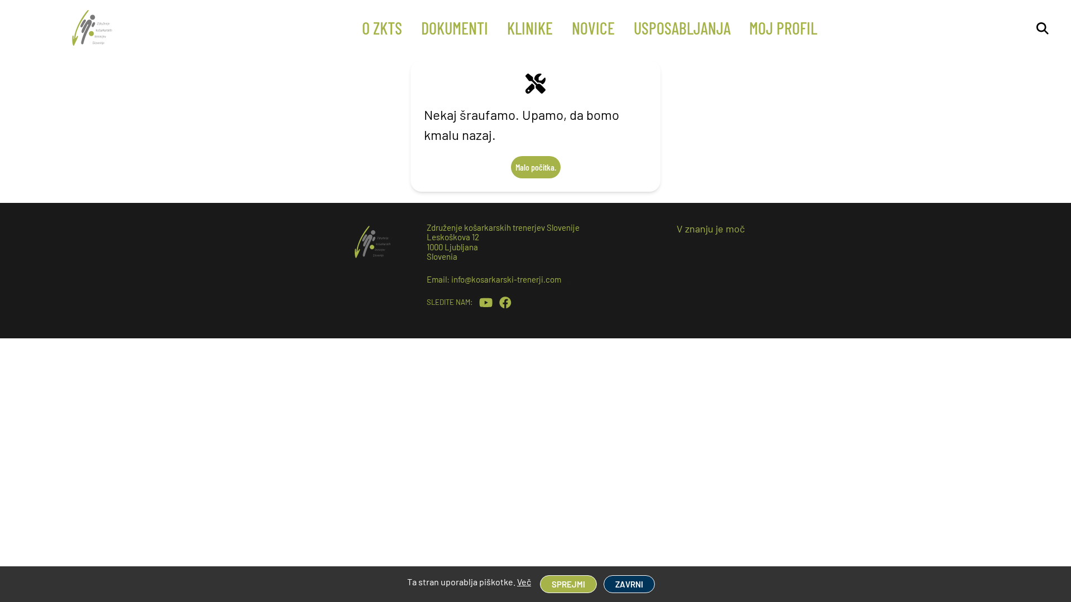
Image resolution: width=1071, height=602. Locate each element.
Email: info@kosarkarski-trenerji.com (494, 279)
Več (524, 581)
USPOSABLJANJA (682, 28)
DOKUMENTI (454, 28)
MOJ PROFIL (783, 28)
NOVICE (593, 28)
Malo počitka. (535, 167)
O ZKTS (382, 28)
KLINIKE (530, 28)
